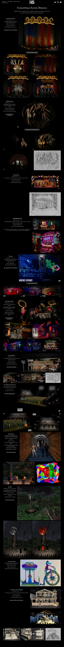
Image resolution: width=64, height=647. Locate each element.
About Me (10, 1)
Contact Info (5, 2)
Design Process (16, 1)
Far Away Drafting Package (32, 283)
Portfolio (4, 1)
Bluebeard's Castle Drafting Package (32, 129)
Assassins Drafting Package (32, 52)
